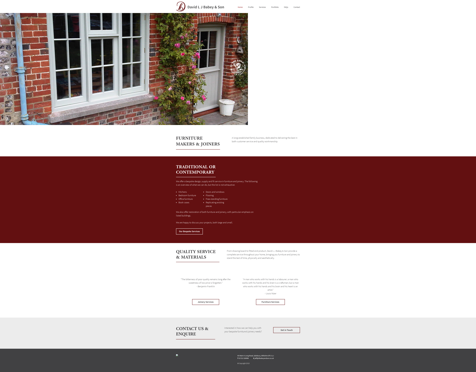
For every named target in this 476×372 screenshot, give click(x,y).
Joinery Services (206, 301)
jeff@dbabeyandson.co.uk (264, 358)
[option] (238, 69)
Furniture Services (270, 301)
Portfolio (275, 7)
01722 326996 (244, 358)
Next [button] (463, 69)
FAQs (286, 7)
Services (262, 7)
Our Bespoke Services (189, 231)
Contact (297, 7)
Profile (251, 7)
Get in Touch (287, 330)
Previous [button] (13, 69)
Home (240, 7)
